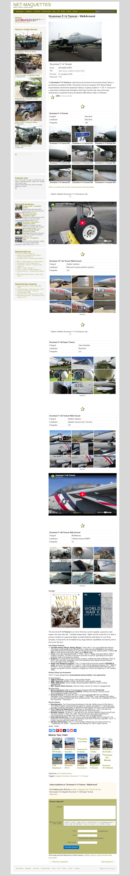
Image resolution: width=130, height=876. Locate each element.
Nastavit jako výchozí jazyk (22, 22)
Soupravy (75, 11)
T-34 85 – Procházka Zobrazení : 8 (26, 253)
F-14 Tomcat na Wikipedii (66, 95)
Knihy (54, 11)
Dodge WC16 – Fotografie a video (26, 99)
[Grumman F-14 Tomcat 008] (83, 173)
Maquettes (29, 11)
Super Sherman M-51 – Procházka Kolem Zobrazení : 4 (30, 271)
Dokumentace (19, 11)
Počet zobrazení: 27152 (30, 296)
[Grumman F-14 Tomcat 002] (83, 134)
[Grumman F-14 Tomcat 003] (105, 134)
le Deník (69, 11)
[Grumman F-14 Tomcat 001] (60, 134)
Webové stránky (72, 842)
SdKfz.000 (72, 17)
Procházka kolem (46, 11)
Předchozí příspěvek (59, 861)
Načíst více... (83, 314)
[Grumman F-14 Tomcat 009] (105, 173)
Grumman (65, 776)
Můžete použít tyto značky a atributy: (55, 822)
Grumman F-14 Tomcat (79, 776)
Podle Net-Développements (108, 868)
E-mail (74, 835)
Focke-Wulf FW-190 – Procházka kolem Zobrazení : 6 (30, 259)
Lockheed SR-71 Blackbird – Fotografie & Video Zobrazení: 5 (29, 265)
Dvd (58, 11)
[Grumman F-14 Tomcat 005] (83, 153)
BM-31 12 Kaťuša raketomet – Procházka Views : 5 (30, 261)
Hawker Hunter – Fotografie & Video (32, 207)
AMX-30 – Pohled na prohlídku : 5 (26, 268)
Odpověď (76, 17)
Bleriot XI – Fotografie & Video (31, 238)
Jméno (74, 831)
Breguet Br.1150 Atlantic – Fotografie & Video (31, 223)
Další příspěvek (108, 861)
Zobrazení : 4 (29, 269)
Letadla (58, 776)
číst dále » (34, 212)
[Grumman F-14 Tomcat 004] (60, 153)
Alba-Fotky (37, 11)
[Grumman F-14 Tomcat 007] (60, 173)
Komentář (59, 807)
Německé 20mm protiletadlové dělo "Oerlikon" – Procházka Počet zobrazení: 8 (29, 256)
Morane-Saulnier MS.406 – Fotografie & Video (31, 231)
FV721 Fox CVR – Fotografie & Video (27, 75)
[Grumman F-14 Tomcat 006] (105, 153)
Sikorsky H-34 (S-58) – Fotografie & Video (30, 215)
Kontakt (63, 11)
